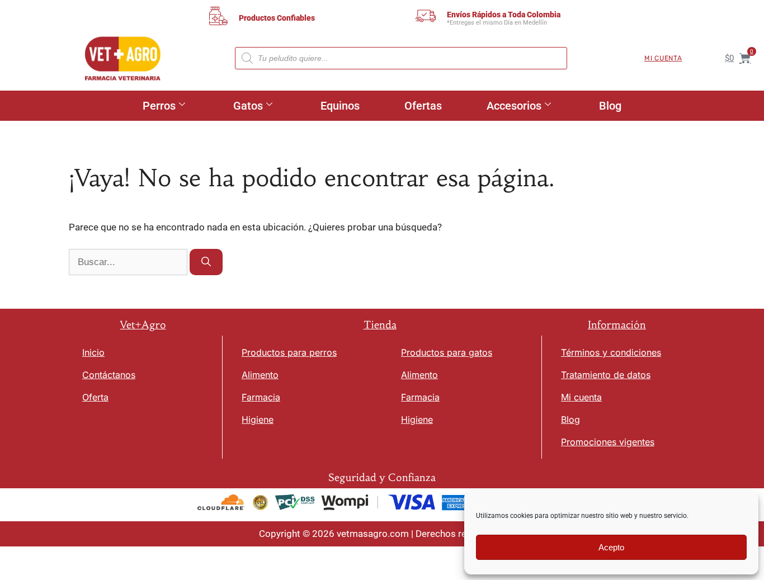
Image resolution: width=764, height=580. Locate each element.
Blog (610, 105)
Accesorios (514, 105)
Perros (159, 105)
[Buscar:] (129, 261)
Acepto (611, 547)
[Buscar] (206, 262)
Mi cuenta (663, 58)
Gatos (248, 105)
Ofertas (423, 105)
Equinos (340, 105)
